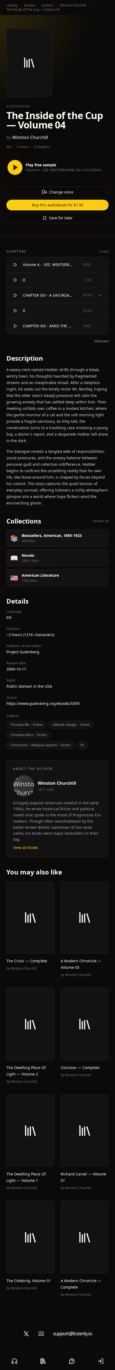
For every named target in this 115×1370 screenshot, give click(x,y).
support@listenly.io (72, 1333)
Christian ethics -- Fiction (28, 735)
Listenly (12, 5)
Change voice (61, 192)
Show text (101, 341)
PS (82, 745)
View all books (25, 847)
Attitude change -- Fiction (71, 724)
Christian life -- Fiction (26, 724)
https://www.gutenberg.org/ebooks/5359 (42, 703)
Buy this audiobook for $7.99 (57, 204)
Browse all (101, 521)
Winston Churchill (73, 5)
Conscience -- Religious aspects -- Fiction (40, 745)
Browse (29, 5)
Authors (47, 5)
